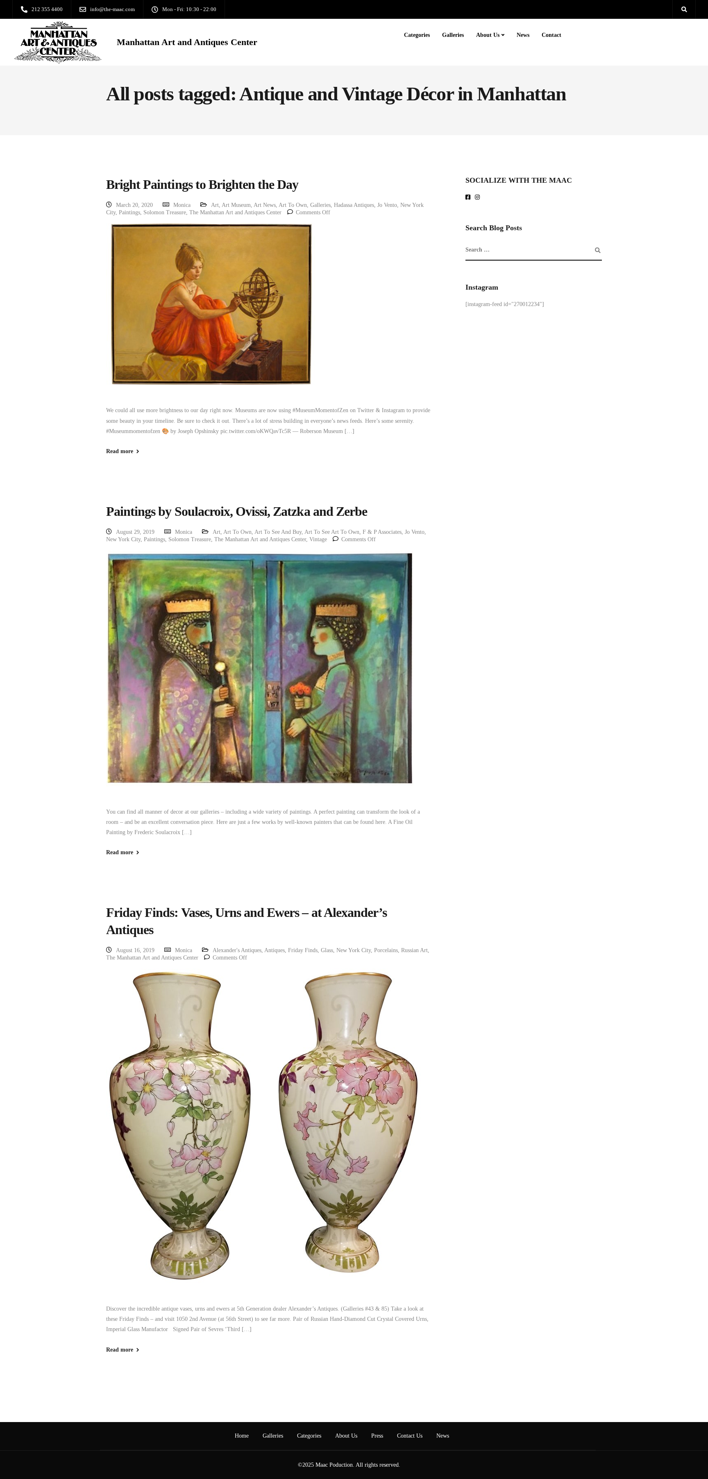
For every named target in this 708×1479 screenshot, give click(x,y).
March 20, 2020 (134, 205)
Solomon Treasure (164, 212)
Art (215, 205)
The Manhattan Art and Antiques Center (235, 212)
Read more (119, 451)
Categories (417, 35)
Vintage (318, 539)
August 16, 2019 (135, 950)
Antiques (274, 950)
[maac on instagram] (479, 198)
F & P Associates (382, 532)
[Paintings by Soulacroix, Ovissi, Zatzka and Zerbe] (259, 678)
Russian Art (414, 950)
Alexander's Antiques (237, 950)
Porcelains (386, 950)
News (523, 35)
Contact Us (409, 1436)
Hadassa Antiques (354, 205)
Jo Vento (387, 205)
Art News (265, 205)
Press (377, 1436)
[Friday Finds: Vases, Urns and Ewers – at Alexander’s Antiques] (263, 1135)
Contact (551, 35)
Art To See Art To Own (331, 532)
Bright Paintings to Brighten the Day (202, 184)
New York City (123, 539)
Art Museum (236, 205)
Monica (182, 205)
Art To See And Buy (278, 532)
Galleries (453, 35)
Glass (327, 950)
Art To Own (293, 205)
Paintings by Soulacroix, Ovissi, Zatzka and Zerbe (236, 511)
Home (242, 1436)
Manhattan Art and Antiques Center (187, 42)
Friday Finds (303, 950)
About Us (487, 35)
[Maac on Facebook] (469, 198)
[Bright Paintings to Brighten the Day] (210, 314)
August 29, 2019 (135, 532)
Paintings (129, 212)
